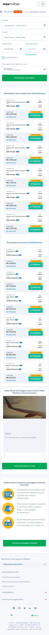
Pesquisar (37, 115)
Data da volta (31, 44)
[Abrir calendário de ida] (21, 49)
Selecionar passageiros (24, 69)
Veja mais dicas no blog (24, 466)
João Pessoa (35, 242)
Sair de (5, 20)
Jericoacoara (38, 93)
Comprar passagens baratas (24, 543)
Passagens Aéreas (37, 12)
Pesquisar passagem (25, 78)
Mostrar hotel (11, 57)
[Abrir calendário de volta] (45, 49)
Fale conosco (8, 586)
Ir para (4, 32)
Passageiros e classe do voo (14, 64)
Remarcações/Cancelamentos (16, 582)
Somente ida (31, 55)
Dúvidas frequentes (11, 577)
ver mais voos (11, 117)
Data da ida (7, 44)
